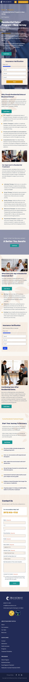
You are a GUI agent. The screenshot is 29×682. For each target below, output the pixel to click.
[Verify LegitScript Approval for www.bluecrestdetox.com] (17, 612)
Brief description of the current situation (13, 561)
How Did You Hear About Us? (10, 556)
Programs (10, 9)
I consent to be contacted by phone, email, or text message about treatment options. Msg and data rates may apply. (15, 578)
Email (7, 538)
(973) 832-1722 (11, 512)
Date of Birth (9, 544)
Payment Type (9, 550)
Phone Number (9, 533)
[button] (15, 2)
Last (4, 530)
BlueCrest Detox (6, 33)
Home (3, 9)
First (4, 525)
